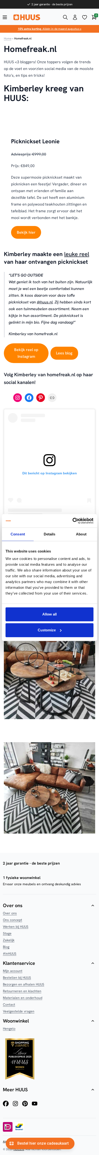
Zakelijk (8, 940)
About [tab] (81, 534)
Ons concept (12, 920)
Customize (47, 630)
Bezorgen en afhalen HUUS (23, 984)
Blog (6, 947)
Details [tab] (50, 534)
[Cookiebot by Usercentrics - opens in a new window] (72, 521)
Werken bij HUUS (15, 926)
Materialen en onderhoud (22, 998)
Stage (7, 933)
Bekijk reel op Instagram (26, 353)
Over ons (10, 913)
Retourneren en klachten (22, 991)
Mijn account (12, 971)
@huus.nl (45, 302)
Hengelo (9, 1028)
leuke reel (76, 254)
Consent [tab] (18, 534)
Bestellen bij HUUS (17, 977)
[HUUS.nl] (35, 17)
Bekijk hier (26, 232)
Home (7, 38)
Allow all (49, 614)
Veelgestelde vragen (18, 1011)
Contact (9, 1004)
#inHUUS (9, 953)
